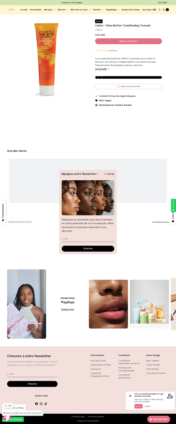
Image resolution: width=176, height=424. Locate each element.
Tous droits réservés (96, 417)
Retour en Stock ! (128, 41)
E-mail (65, 239)
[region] (72, 2)
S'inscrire (88, 248)
